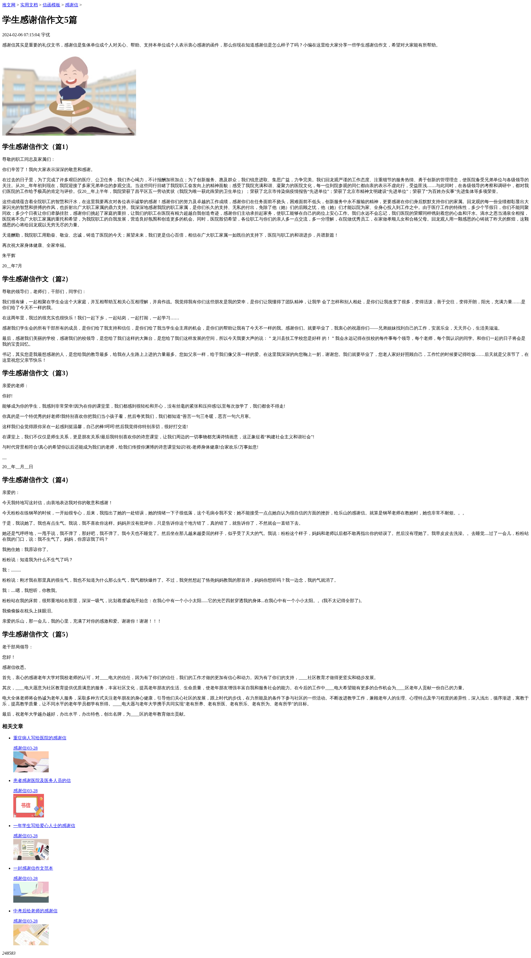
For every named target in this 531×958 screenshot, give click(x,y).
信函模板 (51, 4)
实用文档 (29, 4)
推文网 (8, 4)
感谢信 (71, 4)
